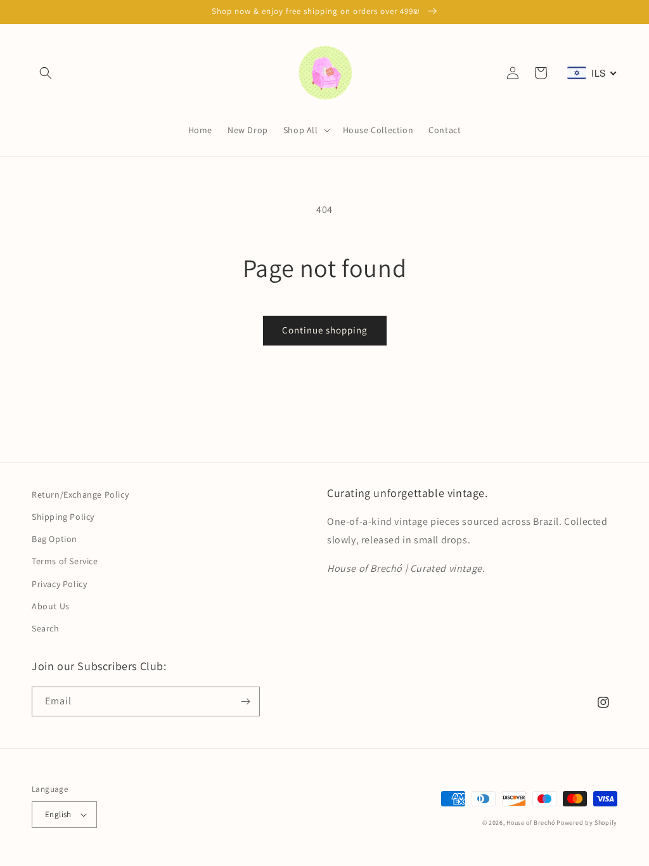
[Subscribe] (245, 701)
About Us (51, 606)
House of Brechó (530, 822)
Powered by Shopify (586, 822)
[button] (46, 73)
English (58, 814)
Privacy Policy (59, 584)
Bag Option (54, 539)
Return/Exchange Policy (80, 494)
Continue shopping (325, 330)
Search (46, 628)
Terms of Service (65, 561)
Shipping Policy (63, 516)
